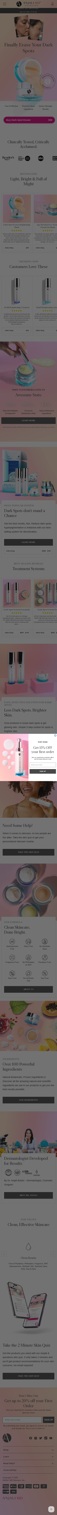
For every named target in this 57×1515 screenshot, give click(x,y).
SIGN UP (43, 771)
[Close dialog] (55, 736)
